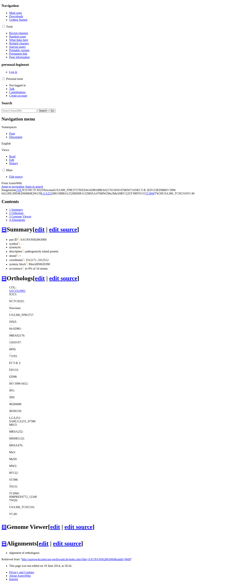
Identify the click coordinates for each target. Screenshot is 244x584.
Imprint (13, 579)
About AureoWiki (20, 575)
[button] (3, 26)
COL (19, 190)
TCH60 (149, 193)
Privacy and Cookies (21, 572)
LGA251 (46, 193)
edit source (63, 229)
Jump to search (34, 186)
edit (40, 229)
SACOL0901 (17, 290)
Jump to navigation (13, 186)
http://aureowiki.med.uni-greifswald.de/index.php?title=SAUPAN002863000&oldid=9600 (76, 559)
